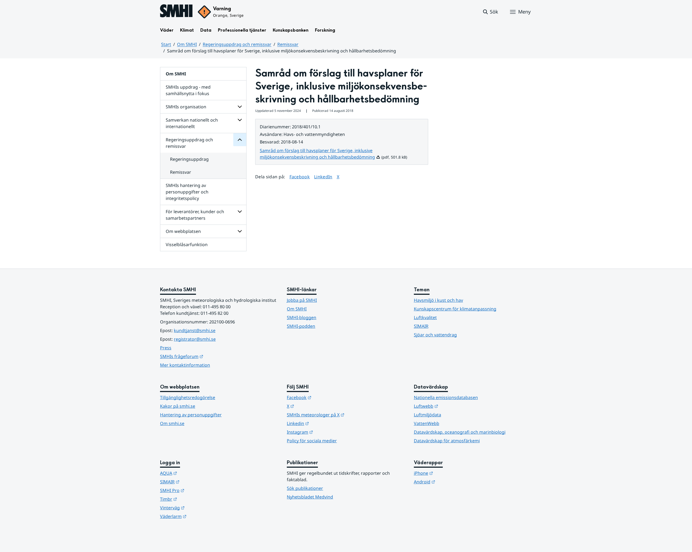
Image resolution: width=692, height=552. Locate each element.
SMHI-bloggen (301, 317)
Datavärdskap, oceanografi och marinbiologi (459, 432)
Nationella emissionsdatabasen (446, 397)
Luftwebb (452, 406)
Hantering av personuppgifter (191, 415)
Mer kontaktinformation (185, 365)
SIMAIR (421, 326)
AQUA (195, 473)
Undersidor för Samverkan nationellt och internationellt (239, 119)
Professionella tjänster (242, 30)
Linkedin (324, 423)
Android (451, 482)
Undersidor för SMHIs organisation (239, 106)
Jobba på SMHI (302, 300)
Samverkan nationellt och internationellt (192, 123)
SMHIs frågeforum (208, 356)
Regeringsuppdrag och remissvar (237, 44)
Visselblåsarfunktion (187, 244)
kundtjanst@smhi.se (194, 330)
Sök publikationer (305, 488)
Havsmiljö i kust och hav (438, 300)
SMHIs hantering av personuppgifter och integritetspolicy (187, 191)
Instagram (326, 432)
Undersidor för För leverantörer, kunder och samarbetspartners (239, 211)
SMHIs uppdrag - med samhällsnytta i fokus (188, 90)
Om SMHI (187, 44)
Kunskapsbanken (290, 30)
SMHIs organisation (186, 107)
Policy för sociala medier (312, 441)
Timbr (195, 499)
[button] (490, 12)
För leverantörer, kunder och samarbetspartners (195, 215)
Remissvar (287, 44)
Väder (167, 30)
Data (205, 30)
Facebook (300, 176)
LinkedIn (323, 176)
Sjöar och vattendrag (435, 335)
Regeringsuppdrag (189, 159)
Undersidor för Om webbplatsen (239, 231)
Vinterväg (199, 507)
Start (166, 44)
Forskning (325, 30)
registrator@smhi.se (195, 339)
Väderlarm (199, 516)
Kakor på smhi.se (177, 406)
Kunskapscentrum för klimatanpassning (455, 309)
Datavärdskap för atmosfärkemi (447, 441)
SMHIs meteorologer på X (342, 415)
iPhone (450, 473)
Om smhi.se (172, 423)
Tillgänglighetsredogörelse (187, 397)
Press (165, 348)
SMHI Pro (198, 490)
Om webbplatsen (183, 231)
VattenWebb (426, 423)
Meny (524, 11)
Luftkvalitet (425, 317)
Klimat (187, 30)
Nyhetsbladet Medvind (310, 497)
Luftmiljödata (427, 415)
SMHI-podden (301, 326)
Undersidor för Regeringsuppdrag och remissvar (239, 139)
